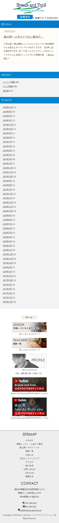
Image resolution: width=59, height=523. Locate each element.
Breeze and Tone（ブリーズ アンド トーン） (36, 515)
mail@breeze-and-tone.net (30, 510)
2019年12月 (8, 254)
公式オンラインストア (29, 458)
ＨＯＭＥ (29, 440)
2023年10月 (8, 129)
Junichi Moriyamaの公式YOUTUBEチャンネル (29, 418)
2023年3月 (7, 155)
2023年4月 (7, 151)
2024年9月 (7, 112)
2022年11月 (8, 172)
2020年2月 (7, 246)
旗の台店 (29, 466)
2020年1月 (7, 250)
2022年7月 (7, 190)
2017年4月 (7, 289)
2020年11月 (8, 207)
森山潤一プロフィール (29, 448)
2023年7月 (7, 142)
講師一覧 (29, 451)
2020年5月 (7, 233)
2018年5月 (7, 272)
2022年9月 (7, 181)
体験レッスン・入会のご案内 (29, 444)
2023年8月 (7, 138)
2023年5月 (7, 146)
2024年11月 (8, 107)
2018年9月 (7, 267)
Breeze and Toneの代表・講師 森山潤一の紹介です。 (29, 371)
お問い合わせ (29, 469)
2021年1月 (7, 198)
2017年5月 (7, 285)
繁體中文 (29, 476)
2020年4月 (7, 237)
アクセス (29, 462)
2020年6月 (7, 228)
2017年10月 (8, 280)
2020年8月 (7, 220)
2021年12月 (8, 194)
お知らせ (29, 455)
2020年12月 (8, 202)
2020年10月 (8, 211)
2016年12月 (8, 302)
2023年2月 (7, 159)
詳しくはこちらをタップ (29, 334)
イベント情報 (9, 82)
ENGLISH (29, 473)
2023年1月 (7, 163)
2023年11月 (8, 125)
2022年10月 (8, 176)
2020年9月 (7, 215)
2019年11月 (8, 259)
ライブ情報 (8, 86)
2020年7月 (7, 224)
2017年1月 (7, 298)
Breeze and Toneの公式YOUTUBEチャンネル (29, 394)
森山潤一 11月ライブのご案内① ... (23, 36)
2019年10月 (8, 263)
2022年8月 (7, 185)
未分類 (6, 91)
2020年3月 (7, 241)
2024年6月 (7, 116)
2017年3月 (7, 293)
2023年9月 (7, 133)
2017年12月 (8, 276)
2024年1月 (7, 120)
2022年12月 (8, 168)
